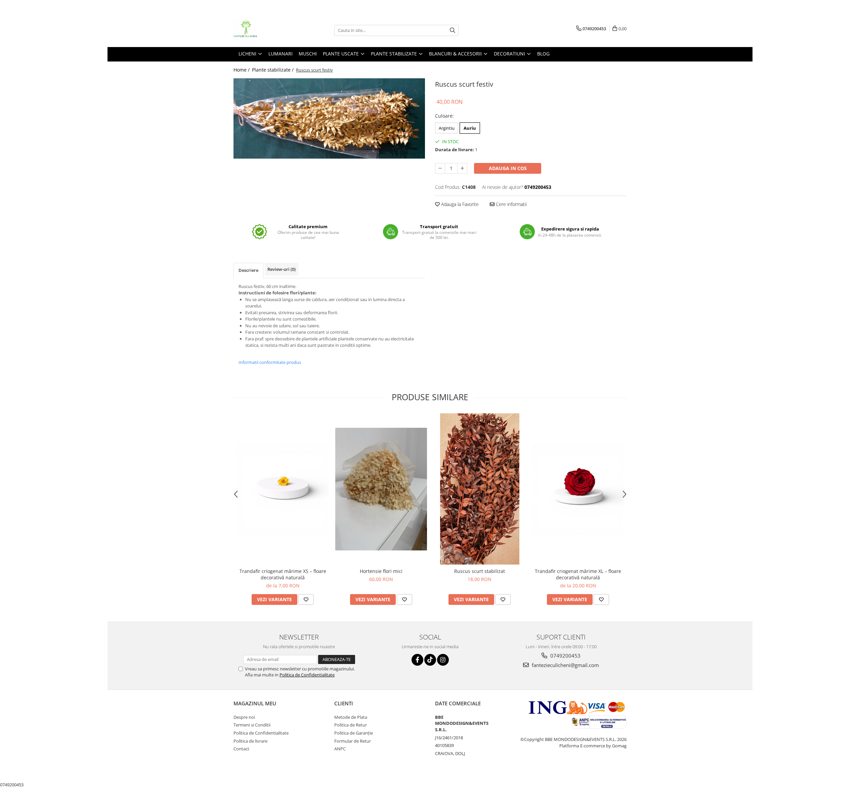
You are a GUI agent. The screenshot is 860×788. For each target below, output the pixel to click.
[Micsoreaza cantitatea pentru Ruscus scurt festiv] (440, 168)
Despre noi (244, 717)
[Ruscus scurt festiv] (329, 118)
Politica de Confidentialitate (307, 675)
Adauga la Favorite (459, 204)
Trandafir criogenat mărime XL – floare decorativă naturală (578, 574)
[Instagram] (443, 660)
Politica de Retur (350, 725)
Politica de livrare (250, 741)
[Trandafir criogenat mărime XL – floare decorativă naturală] (578, 489)
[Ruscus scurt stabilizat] (479, 489)
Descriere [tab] (248, 270)
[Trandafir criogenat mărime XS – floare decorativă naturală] (283, 489)
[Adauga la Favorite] (306, 599)
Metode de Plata (350, 717)
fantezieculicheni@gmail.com (564, 665)
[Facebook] (417, 660)
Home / (242, 70)
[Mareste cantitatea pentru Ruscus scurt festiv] (462, 168)
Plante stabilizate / (273, 70)
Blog (543, 53)
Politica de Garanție (353, 733)
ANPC (340, 749)
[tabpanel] (329, 118)
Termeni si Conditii (251, 725)
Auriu (470, 128)
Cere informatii (510, 204)
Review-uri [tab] (281, 269)
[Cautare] (452, 30)
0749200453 (564, 655)
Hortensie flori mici (381, 571)
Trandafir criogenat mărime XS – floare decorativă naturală (283, 574)
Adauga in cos (508, 168)
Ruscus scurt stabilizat (479, 571)
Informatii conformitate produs (270, 362)
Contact (241, 749)
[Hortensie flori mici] (381, 489)
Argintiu (447, 128)
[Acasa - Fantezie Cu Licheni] (267, 30)
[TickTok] (430, 660)
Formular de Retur (352, 741)
